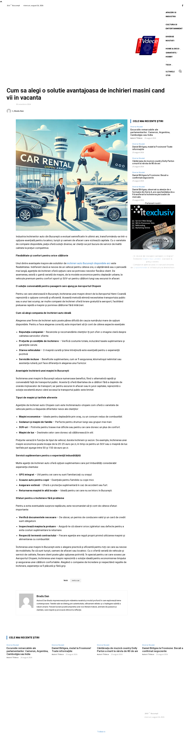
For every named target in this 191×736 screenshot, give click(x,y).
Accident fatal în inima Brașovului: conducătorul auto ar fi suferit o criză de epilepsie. (116, 690)
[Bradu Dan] (9, 111)
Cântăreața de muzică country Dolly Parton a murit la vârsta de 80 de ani (153, 162)
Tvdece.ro (101, 731)
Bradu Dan (19, 111)
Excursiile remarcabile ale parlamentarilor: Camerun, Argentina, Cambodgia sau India (150, 132)
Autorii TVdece (136, 138)
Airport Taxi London (151, 259)
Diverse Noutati (136, 126)
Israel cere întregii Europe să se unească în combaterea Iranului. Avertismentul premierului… (116, 713)
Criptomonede (140, 267)
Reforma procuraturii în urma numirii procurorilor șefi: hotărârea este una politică (118, 679)
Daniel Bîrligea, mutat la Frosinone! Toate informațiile (71, 650)
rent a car (75, 580)
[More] (181, 111)
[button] (180, 71)
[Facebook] (182, 5)
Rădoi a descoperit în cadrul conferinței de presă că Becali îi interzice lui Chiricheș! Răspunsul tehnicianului (116, 702)
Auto (10, 104)
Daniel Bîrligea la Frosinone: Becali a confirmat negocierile (150, 176)
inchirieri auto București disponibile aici (89, 263)
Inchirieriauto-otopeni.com (81, 405)
